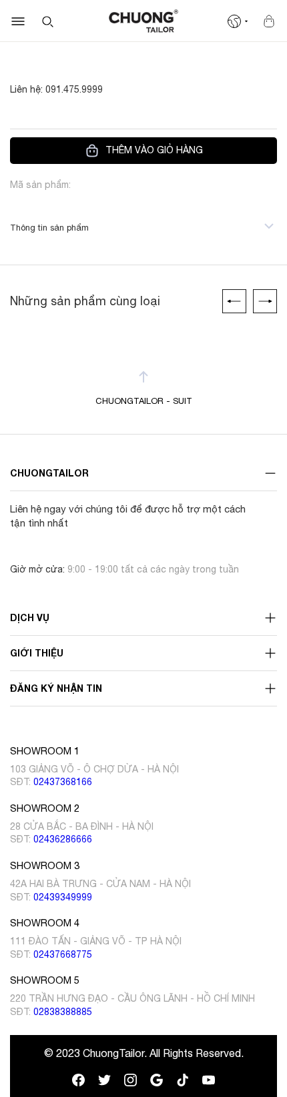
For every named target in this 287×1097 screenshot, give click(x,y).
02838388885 (62, 1011)
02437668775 (62, 954)
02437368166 (62, 781)
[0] (269, 21)
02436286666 (62, 839)
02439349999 (62, 897)
